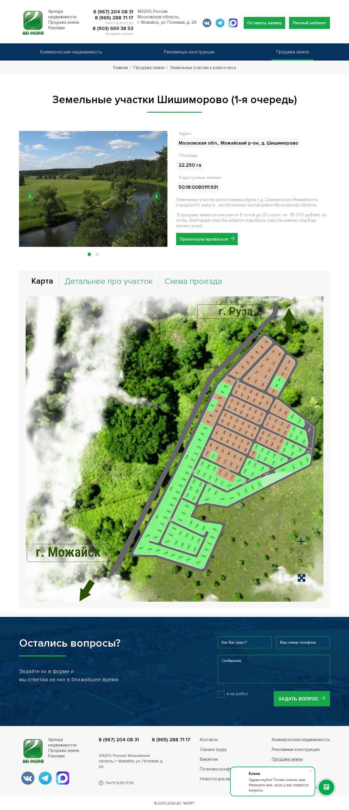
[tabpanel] (93, 189)
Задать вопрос (298, 698)
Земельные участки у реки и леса (203, 67)
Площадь (188, 155)
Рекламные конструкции (189, 52)
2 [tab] (98, 254)
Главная (120, 67)
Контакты (209, 739)
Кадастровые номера (200, 177)
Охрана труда (213, 749)
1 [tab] (90, 254)
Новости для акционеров (225, 779)
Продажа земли (292, 52)
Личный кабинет (309, 23)
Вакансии (209, 759)
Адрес (185, 133)
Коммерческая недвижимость (71, 52)
